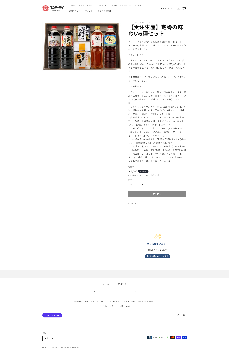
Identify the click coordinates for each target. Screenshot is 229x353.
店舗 (86, 301)
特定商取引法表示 (145, 301)
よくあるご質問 (128, 301)
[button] (104, 5)
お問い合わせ (125, 306)
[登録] (135, 292)
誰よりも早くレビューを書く (157, 256)
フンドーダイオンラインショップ (59, 347)
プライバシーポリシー (107, 306)
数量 (130, 179)
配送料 (130, 175)
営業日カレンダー (98, 301)
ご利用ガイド (114, 301)
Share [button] (133, 203)
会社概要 (78, 301)
